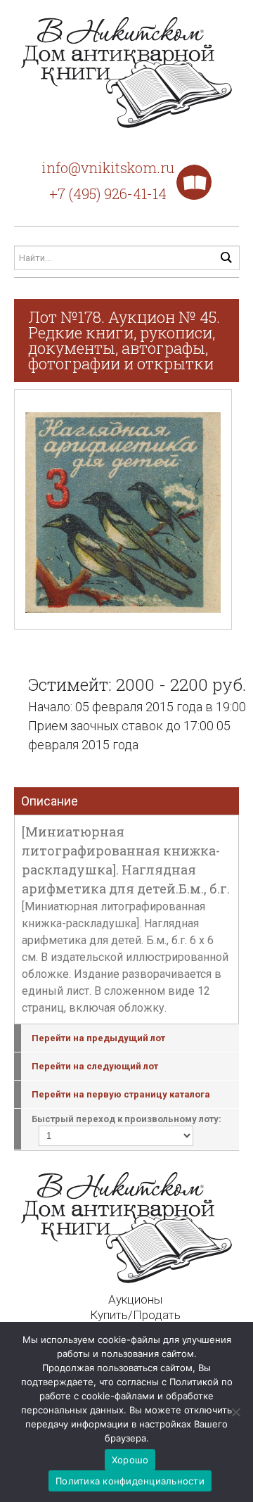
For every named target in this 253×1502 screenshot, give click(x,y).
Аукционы (135, 1299)
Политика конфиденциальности (130, 1481)
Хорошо (130, 1459)
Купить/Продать (135, 1315)
